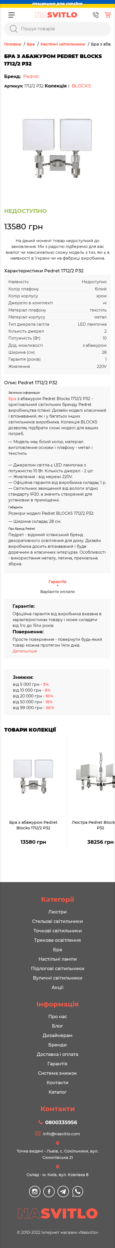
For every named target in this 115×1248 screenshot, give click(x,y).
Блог (57, 1026)
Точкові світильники (57, 930)
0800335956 (61, 1122)
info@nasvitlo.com (61, 1133)
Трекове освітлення (57, 940)
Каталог (58, 1092)
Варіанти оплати (57, 591)
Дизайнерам (58, 1035)
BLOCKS (81, 86)
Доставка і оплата (57, 1054)
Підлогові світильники (57, 968)
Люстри (57, 912)
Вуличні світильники (57, 978)
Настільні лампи (58, 959)
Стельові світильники (57, 921)
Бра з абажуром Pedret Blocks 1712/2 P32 (33, 825)
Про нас (57, 1016)
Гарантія (57, 581)
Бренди (57, 1045)
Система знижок (57, 1073)
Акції (57, 987)
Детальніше (25, 651)
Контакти (57, 1082)
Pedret (31, 76)
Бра (12, 398)
